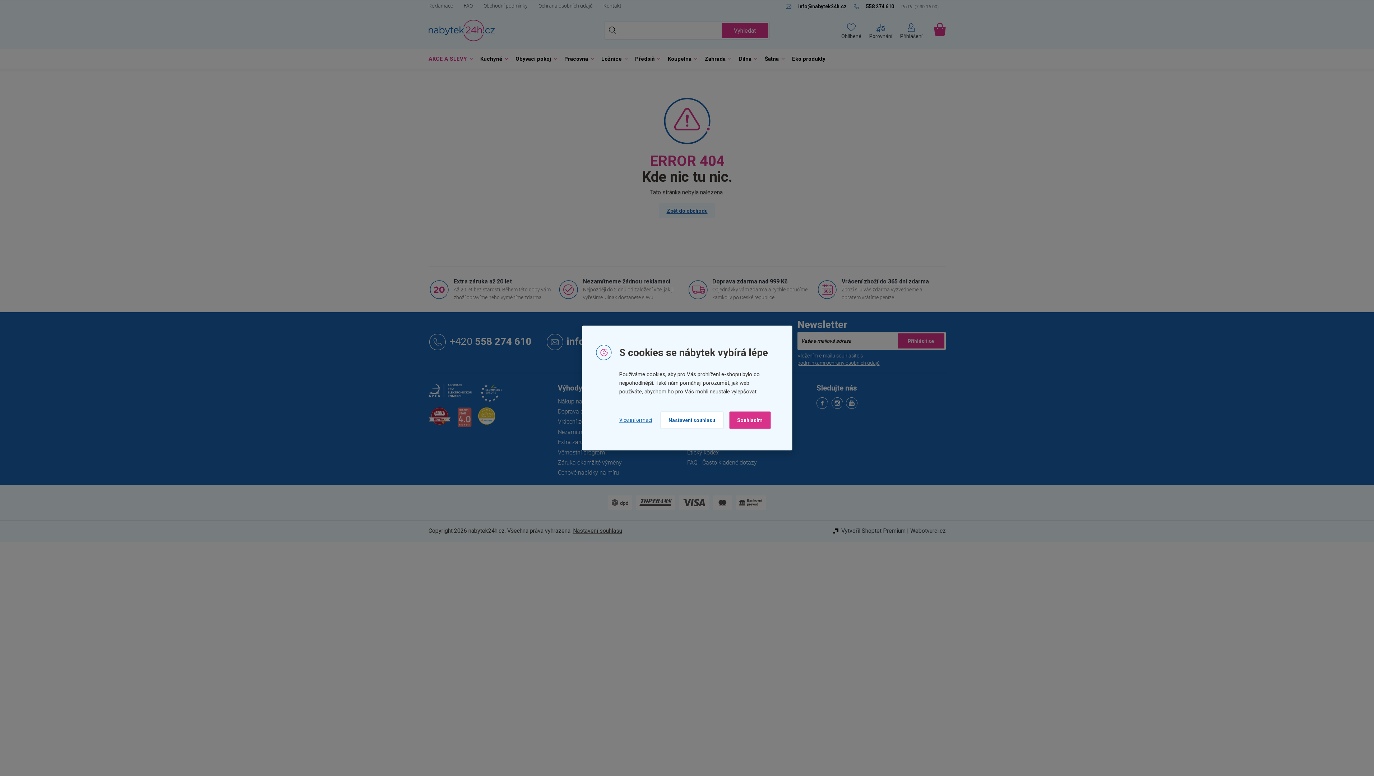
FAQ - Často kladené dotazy (722, 462)
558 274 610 (490, 342)
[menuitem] (449, 59)
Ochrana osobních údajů (565, 6)
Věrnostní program (581, 452)
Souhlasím (750, 420)
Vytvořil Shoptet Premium (873, 530)
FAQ (468, 6)
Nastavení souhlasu (692, 420)
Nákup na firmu (577, 401)
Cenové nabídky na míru (588, 472)
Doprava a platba (579, 411)
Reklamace (441, 6)
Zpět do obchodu (687, 211)
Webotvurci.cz (928, 530)
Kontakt (612, 6)
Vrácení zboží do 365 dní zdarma (885, 281)
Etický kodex (703, 452)
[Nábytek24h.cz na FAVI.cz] (440, 420)
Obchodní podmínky (506, 6)
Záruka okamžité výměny (590, 462)
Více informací (635, 420)
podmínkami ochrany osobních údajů (838, 363)
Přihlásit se (921, 340)
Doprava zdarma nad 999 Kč (749, 281)
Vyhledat (745, 30)
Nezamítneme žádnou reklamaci (626, 281)
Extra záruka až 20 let (483, 281)
